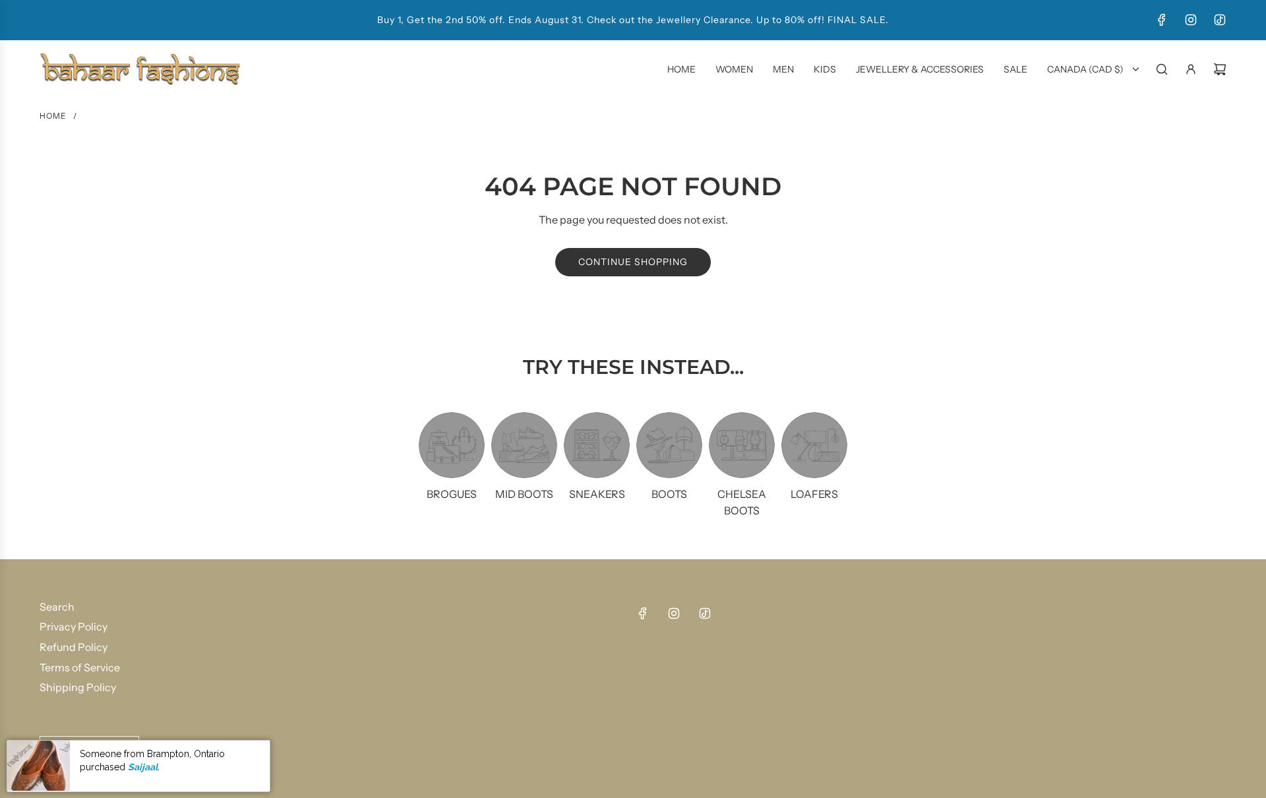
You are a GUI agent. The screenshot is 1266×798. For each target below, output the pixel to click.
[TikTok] (1219, 19)
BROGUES (452, 494)
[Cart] (1219, 69)
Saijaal (143, 767)
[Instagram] (1190, 19)
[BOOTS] (669, 445)
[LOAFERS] (814, 445)
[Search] (1161, 69)
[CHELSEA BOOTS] (742, 445)
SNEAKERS (597, 494)
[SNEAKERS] (597, 445)
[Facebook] (1161, 19)
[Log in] (1190, 69)
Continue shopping (633, 262)
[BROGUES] (452, 445)
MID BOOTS (524, 494)
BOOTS (669, 494)
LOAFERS (814, 494)
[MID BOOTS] (524, 445)
